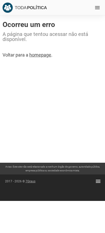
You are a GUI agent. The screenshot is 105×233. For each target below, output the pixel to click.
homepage (40, 55)
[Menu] (97, 7)
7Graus (30, 181)
